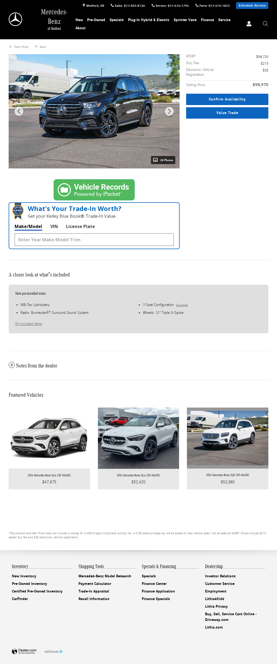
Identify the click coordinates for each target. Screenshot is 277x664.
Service (224, 20)
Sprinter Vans (185, 20)
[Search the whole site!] (265, 24)
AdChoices (51, 651)
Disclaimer (182, 305)
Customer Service (220, 583)
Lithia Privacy (216, 606)
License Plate (80, 226)
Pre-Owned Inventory (29, 583)
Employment (215, 591)
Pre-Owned (96, 20)
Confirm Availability (227, 99)
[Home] (16, 19)
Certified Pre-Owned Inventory (37, 591)
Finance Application (158, 591)
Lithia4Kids (214, 599)
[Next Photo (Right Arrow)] (169, 111)
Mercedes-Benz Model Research (104, 576)
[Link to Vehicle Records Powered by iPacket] (94, 189)
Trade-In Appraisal (93, 591)
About (80, 28)
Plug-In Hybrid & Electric (148, 20)
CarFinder (20, 599)
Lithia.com (214, 627)
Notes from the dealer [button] (36, 366)
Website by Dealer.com (24, 652)
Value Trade (227, 112)
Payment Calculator (94, 583)
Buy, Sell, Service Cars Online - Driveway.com (231, 617)
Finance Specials (156, 599)
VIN (54, 226)
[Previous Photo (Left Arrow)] (19, 111)
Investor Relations (220, 576)
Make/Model (28, 226)
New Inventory (24, 576)
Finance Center (154, 583)
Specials (117, 20)
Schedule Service (252, 5)
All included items (28, 324)
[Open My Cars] (247, 24)
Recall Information (94, 599)
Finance (207, 20)
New (79, 20)
